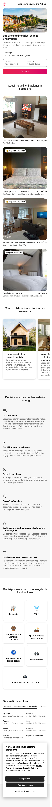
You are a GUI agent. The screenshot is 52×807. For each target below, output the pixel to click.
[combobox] (25, 55)
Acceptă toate (25, 779)
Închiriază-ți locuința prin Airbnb (31, 4)
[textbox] (14, 64)
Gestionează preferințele (25, 791)
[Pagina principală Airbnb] (5, 4)
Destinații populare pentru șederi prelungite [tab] (20, 706)
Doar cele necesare (25, 785)
